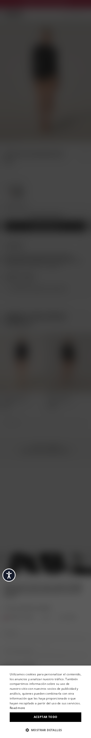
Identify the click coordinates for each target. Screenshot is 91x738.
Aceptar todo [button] (46, 717)
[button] (45, 729)
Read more (17, 708)
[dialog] (45, 702)
